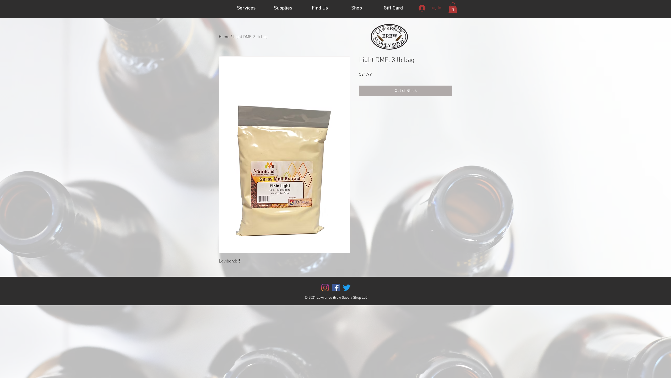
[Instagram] (325, 287)
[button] (452, 7)
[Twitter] (346, 287)
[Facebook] (336, 287)
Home (224, 37)
